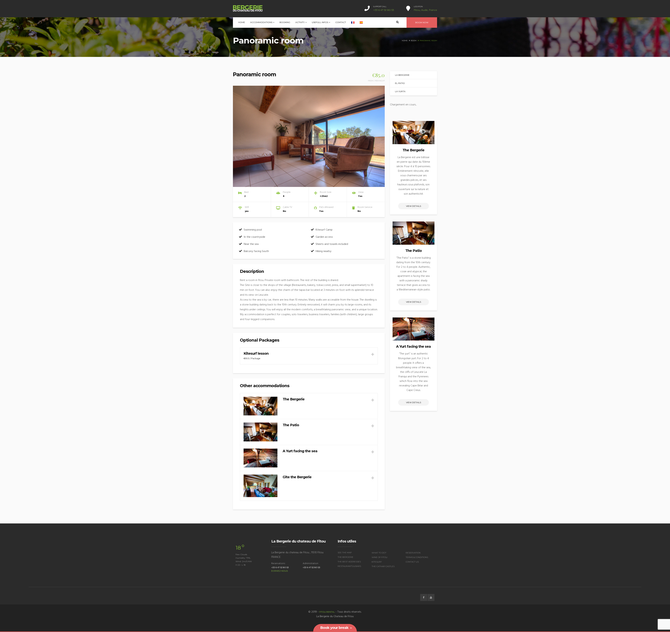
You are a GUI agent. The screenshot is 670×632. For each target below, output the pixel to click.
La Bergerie (402, 75)
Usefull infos (320, 22)
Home (241, 22)
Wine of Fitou (379, 557)
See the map (345, 552)
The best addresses (349, 561)
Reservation (413, 552)
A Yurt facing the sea (413, 346)
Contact (340, 22)
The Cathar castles (383, 566)
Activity (300, 22)
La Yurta (400, 91)
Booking (285, 22)
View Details (413, 206)
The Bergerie (413, 150)
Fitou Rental (327, 612)
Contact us (412, 561)
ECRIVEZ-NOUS (279, 571)
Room (413, 40)
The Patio (413, 251)
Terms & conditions (417, 557)
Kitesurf (377, 561)
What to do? (379, 552)
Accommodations (261, 22)
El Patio (400, 83)
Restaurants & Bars (349, 566)
